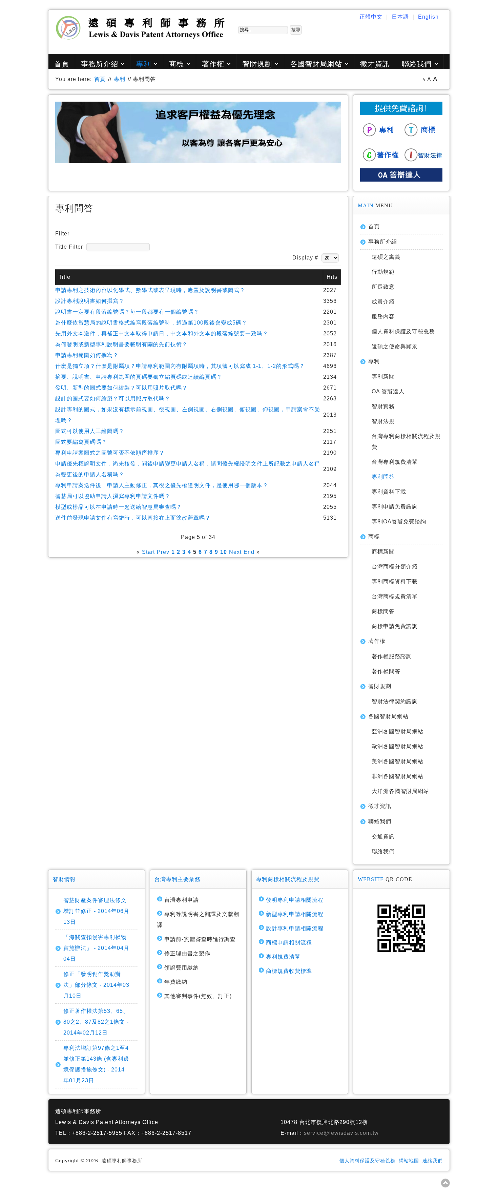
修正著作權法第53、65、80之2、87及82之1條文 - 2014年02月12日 (96, 1022)
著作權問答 (386, 671)
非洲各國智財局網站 (397, 776)
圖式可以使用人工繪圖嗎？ (89, 431)
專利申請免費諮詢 (395, 506)
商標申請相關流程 (289, 942)
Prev (163, 552)
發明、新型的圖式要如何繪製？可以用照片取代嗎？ (121, 388)
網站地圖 (409, 1160)
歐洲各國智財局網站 (397, 746)
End (249, 552)
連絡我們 (432, 1160)
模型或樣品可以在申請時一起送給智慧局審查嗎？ (118, 507)
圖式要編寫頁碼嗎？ (81, 442)
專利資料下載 (389, 492)
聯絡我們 (417, 64)
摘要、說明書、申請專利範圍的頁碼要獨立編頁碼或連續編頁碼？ (138, 377)
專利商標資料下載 (395, 581)
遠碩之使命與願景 (395, 346)
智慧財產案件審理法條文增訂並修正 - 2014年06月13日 (96, 911)
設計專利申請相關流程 (295, 928)
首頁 (61, 64)
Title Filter (70, 247)
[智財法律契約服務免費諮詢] (422, 163)
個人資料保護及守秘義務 (403, 331)
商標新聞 (383, 552)
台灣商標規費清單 (395, 596)
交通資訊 (383, 836)
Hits (332, 277)
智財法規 (383, 421)
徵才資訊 (375, 64)
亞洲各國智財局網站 (397, 731)
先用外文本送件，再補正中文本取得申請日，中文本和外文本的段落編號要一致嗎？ (161, 333)
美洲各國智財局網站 (397, 761)
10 (223, 552)
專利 (143, 64)
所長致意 (383, 287)
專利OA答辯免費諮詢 (399, 521)
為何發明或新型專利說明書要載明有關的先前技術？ (121, 344)
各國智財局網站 (316, 64)
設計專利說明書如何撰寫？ (89, 301)
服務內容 (383, 316)
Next (235, 552)
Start (148, 552)
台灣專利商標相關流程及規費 (406, 441)
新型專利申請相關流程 (295, 914)
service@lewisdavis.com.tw (341, 1133)
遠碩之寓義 (386, 257)
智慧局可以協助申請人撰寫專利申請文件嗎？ (112, 496)
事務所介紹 (99, 64)
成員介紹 (383, 302)
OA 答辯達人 (388, 391)
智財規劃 (257, 64)
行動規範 (383, 272)
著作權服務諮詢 (392, 656)
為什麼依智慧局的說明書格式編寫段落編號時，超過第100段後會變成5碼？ (151, 323)
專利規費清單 (283, 957)
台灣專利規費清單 (395, 462)
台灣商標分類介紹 (395, 566)
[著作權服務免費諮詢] (381, 163)
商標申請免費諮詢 (395, 626)
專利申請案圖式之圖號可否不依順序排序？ (110, 453)
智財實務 (383, 406)
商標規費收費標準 (289, 971)
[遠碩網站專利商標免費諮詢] (401, 113)
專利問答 (383, 477)
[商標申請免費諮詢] (422, 138)
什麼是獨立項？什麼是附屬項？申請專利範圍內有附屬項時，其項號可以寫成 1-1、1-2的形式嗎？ (180, 366)
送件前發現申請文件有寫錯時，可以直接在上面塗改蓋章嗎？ (133, 518)
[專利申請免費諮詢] (381, 138)
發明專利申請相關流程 (295, 900)
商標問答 (383, 611)
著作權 (213, 64)
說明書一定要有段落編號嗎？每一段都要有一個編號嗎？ (127, 312)
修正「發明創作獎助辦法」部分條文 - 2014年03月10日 (96, 985)
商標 (176, 64)
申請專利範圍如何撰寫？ (87, 355)
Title (64, 277)
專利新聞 (383, 376)
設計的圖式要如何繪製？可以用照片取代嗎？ (112, 398)
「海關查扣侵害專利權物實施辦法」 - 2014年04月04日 (96, 948)
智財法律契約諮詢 (395, 701)
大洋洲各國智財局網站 (400, 791)
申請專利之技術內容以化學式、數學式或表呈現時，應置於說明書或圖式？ (150, 290)
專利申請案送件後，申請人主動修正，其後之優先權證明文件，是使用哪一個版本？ (161, 485)
